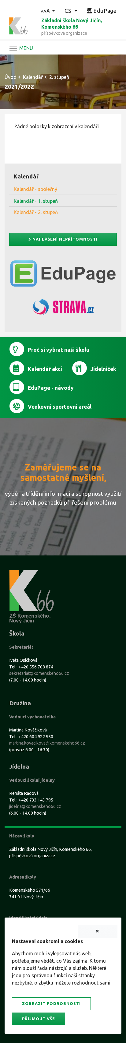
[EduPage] (63, 275)
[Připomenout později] (97, 931)
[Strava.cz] (63, 309)
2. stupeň (59, 77)
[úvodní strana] (18, 25)
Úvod (11, 77)
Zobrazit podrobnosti (51, 1003)
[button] (48, 10)
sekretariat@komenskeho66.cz (39, 673)
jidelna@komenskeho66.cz (35, 806)
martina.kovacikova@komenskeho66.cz (47, 743)
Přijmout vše (38, 1019)
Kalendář (33, 77)
